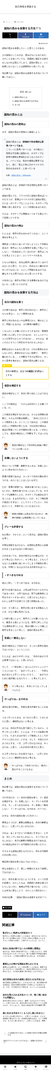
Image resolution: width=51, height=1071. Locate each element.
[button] (46, 611)
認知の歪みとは (21, 97)
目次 (22, 92)
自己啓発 (8, 908)
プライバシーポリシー (25, 1062)
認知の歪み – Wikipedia (21, 175)
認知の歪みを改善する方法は (26, 101)
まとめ (17, 105)
